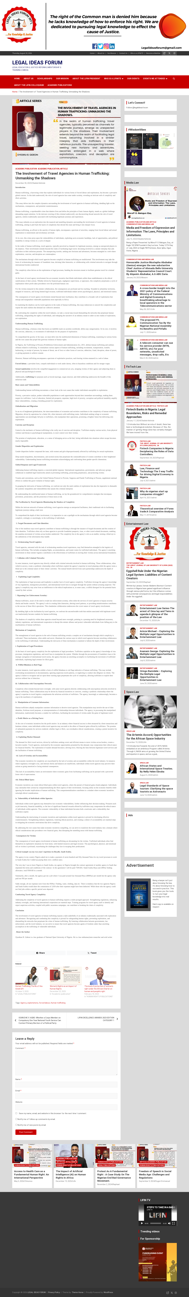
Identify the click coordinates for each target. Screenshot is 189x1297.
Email (18, 1091)
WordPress (108, 1292)
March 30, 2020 (146, 358)
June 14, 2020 (145, 795)
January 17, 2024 (133, 421)
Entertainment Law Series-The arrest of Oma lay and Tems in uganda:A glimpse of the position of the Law (157, 613)
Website (18, 1102)
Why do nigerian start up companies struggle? (154, 493)
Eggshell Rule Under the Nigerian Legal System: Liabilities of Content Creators (149, 574)
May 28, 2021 (145, 309)
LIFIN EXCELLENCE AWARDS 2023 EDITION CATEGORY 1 (96, 1019)
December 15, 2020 (148, 620)
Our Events (133, 78)
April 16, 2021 (145, 498)
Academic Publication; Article (53, 169)
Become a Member (153, 53)
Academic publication (26, 169)
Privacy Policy (54, 1292)
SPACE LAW (130, 731)
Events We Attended (154, 78)
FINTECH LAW (162, 406)
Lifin (153, 309)
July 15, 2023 (131, 239)
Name (18, 1079)
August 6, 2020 (146, 775)
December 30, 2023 (23, 183)
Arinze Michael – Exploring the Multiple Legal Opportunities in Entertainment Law (157, 634)
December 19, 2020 (134, 742)
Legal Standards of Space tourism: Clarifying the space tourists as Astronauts (156, 788)
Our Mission (111, 53)
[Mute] (169, 1223)
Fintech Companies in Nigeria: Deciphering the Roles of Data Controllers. (157, 451)
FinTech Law (133, 366)
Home (92, 53)
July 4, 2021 (145, 481)
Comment (20, 1048)
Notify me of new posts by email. (32, 1125)
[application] (158, 1215)
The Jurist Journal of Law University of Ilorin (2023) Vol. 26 (156, 445)
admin (153, 332)
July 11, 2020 (145, 332)
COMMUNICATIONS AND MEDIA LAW (140, 224)
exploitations (32, 1003)
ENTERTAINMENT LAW (135, 563)
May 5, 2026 (19, 1181)
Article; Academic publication (153, 1162)
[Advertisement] (150, 837)
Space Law (132, 691)
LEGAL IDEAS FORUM (37, 63)
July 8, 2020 (145, 640)
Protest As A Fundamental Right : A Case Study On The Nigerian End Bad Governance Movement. (114, 1176)
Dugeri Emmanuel (162, 1181)
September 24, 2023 (148, 458)
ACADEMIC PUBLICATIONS (60, 85)
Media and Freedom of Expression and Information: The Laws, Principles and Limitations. (150, 231)
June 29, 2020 (145, 683)
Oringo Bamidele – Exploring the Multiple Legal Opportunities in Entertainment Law (156, 675)
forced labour (44, 1003)
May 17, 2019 (145, 515)
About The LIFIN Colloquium (29, 85)
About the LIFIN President (86, 78)
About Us (100, 53)
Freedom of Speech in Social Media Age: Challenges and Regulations (155, 1174)
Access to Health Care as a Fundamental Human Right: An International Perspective (31, 1174)
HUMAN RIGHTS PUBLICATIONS (27, 1165)
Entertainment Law (137, 523)
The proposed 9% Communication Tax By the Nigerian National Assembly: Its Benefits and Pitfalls (156, 324)
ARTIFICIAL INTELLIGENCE (67, 1162)
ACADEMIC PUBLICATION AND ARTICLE (141, 222)
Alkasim (144, 277)
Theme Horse (77, 1292)
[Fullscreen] (173, 1223)
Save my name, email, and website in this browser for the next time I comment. (53, 1113)
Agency (23, 1003)
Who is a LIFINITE (136, 53)
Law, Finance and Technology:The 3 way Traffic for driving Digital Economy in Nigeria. (156, 473)
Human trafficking (58, 1003)
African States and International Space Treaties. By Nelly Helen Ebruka (156, 768)
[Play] (142, 1223)
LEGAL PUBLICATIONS (106, 1165)
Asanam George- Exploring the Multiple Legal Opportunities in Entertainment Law (157, 654)
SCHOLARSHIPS (44, 78)
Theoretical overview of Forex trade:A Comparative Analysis (157, 510)
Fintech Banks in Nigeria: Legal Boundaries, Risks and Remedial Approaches (146, 413)
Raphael (160, 458)
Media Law (132, 182)
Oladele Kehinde (38, 183)
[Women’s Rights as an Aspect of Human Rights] (66, 976)
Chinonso (28, 1181)
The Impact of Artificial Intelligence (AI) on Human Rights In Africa (71, 1174)
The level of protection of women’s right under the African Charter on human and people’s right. (98, 988)
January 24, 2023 (133, 277)
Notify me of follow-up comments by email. (36, 1119)
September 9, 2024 (147, 1181)
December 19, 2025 (64, 1181)
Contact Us (123, 53)
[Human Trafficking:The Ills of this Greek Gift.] (31, 976)
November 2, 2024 (104, 1184)
